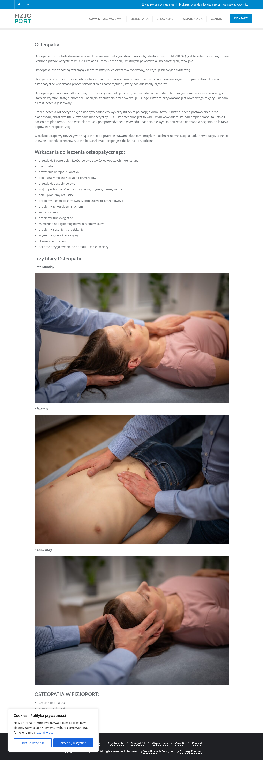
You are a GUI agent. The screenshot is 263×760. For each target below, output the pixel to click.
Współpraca (160, 743)
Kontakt (241, 18)
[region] (53, 730)
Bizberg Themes (191, 751)
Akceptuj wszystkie (73, 743)
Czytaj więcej (45, 733)
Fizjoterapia (116, 743)
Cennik (180, 743)
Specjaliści (138, 743)
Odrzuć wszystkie (33, 743)
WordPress (150, 751)
